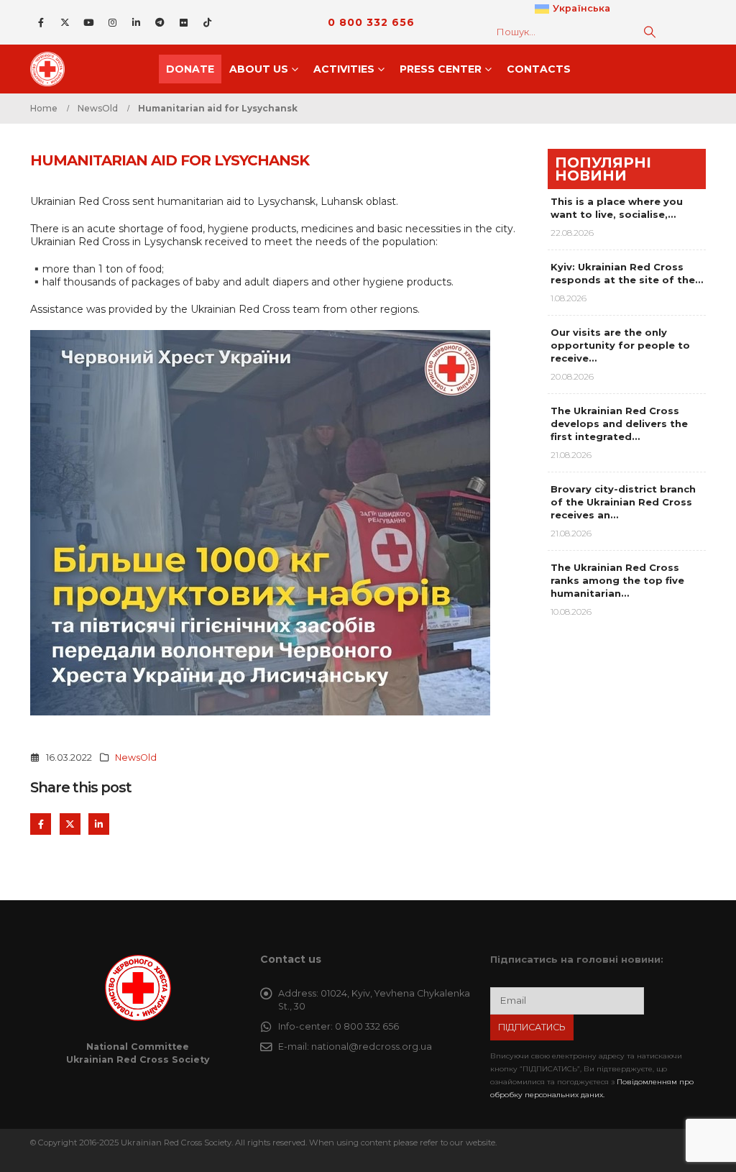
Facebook (40, 823)
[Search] (650, 31)
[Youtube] (88, 22)
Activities (343, 69)
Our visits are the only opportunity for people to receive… (620, 345)
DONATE (190, 69)
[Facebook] (41, 22)
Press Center (441, 69)
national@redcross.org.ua (371, 1046)
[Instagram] (112, 22)
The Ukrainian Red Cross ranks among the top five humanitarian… (617, 580)
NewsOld (136, 757)
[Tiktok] (207, 22)
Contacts (539, 69)
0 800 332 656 (371, 22)
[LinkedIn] (136, 22)
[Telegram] (160, 22)
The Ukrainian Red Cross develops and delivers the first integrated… (619, 423)
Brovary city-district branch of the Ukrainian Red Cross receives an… (623, 502)
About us (258, 69)
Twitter (70, 823)
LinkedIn (98, 823)
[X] (65, 22)
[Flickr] (183, 22)
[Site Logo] (51, 69)
